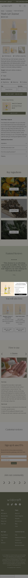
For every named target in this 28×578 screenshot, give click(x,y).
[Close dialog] (26, 282)
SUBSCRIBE (20, 294)
